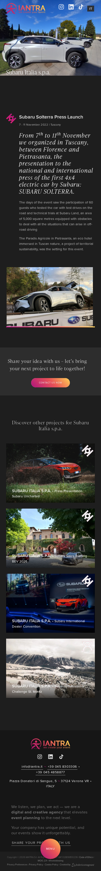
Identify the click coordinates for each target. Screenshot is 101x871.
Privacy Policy (36, 864)
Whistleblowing (56, 860)
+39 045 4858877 (50, 772)
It (90, 8)
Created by (65, 864)
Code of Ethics (86, 857)
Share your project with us (41, 842)
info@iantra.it (32, 766)
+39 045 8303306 (62, 766)
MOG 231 (42, 860)
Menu (50, 849)
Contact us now (50, 382)
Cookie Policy (51, 864)
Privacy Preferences (17, 864)
